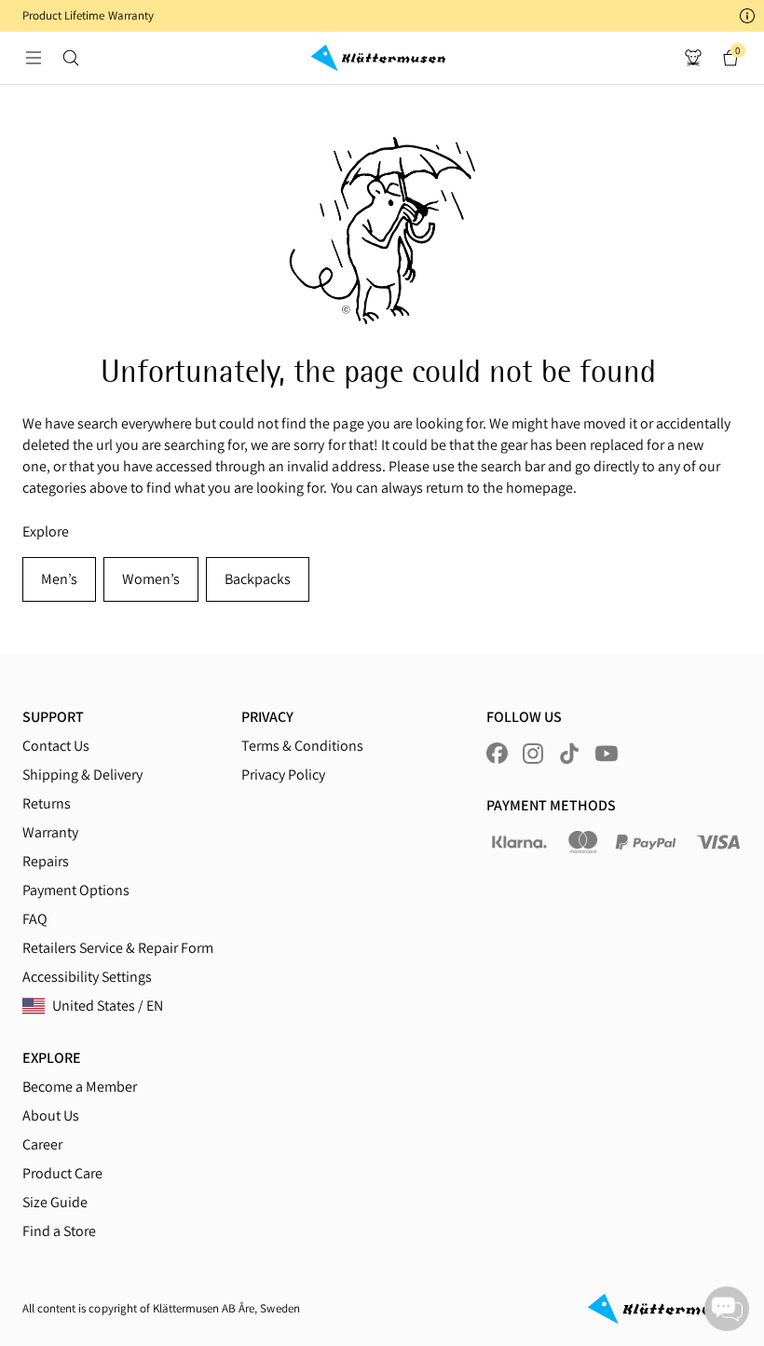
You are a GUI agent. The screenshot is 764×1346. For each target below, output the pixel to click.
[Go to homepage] (378, 58)
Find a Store (59, 1231)
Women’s (151, 579)
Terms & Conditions (302, 745)
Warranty (50, 832)
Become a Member (79, 1086)
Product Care (62, 1173)
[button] (382, 16)
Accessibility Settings (87, 976)
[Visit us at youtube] (606, 753)
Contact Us (55, 745)
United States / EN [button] (107, 1005)
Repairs (45, 861)
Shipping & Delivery (82, 774)
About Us (50, 1115)
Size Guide (55, 1202)
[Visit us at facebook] (497, 753)
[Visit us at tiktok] (569, 753)
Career (42, 1144)
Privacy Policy (283, 774)
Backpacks (258, 579)
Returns (46, 803)
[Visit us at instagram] (533, 753)
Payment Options (76, 890)
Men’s (59, 579)
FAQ (35, 919)
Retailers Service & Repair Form (117, 948)
